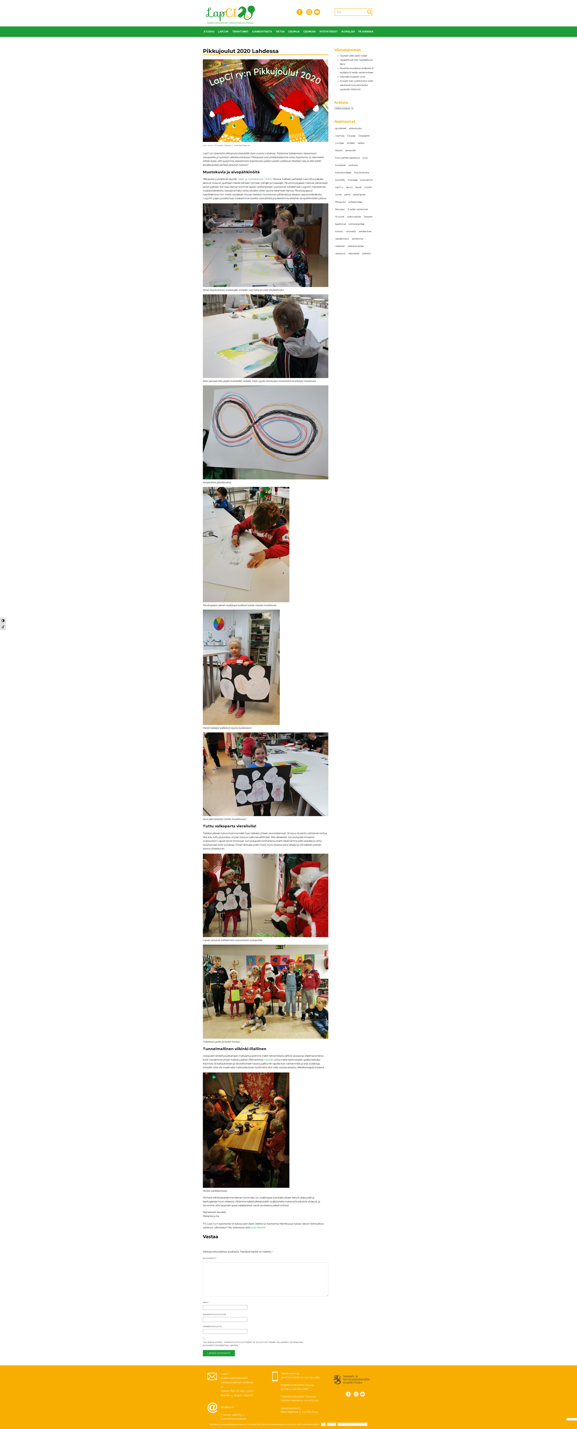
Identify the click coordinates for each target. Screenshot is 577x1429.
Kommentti (210, 1258)
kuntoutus (353, 165)
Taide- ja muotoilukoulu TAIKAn (255, 179)
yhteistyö (366, 253)
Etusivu (209, 31)
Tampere (368, 217)
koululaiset (340, 165)
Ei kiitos (331, 1424)
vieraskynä (340, 253)
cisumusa (339, 136)
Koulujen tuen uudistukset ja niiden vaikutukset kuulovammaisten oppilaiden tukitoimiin (356, 85)
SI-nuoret (339, 217)
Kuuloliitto (340, 180)
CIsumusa (309, 31)
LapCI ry (223, 31)
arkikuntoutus (355, 128)
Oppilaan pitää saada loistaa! (353, 56)
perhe (347, 194)
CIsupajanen (364, 136)
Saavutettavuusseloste (233, 1418)
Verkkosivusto (212, 1326)
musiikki (368, 187)
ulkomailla (351, 231)
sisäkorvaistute (354, 217)
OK (323, 1424)
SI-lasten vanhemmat (358, 209)
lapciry (349, 187)
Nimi (206, 1302)
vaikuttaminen (365, 231)
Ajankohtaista (262, 31)
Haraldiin (269, 1059)
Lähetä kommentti (218, 1353)
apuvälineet (340, 128)
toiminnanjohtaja (356, 224)
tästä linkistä (258, 1227)
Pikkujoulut (340, 202)
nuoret (338, 194)
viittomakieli (353, 253)
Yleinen (228, 145)
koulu (365, 158)
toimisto (339, 231)
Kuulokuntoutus (361, 172)
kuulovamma (366, 180)
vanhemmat (357, 239)
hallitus (361, 143)
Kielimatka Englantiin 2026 (352, 77)
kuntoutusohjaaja (343, 172)
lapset (358, 187)
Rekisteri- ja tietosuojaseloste (352, 1424)
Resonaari (340, 209)
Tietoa (280, 31)
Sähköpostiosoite (215, 1314)
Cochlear (339, 143)
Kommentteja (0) (242, 145)
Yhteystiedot (328, 31)
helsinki (338, 150)
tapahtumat (340, 224)
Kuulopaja (352, 180)
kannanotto (350, 150)
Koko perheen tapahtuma (347, 158)
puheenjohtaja (355, 202)
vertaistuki (340, 246)
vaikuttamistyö (342, 239)
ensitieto (351, 143)
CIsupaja (294, 31)
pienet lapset (359, 194)
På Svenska (365, 31)
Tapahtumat (240, 31)
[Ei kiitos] (573, 1424)
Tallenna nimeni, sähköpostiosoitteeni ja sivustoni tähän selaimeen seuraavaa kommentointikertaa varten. (253, 1344)
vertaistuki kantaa (356, 246)
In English (348, 31)
